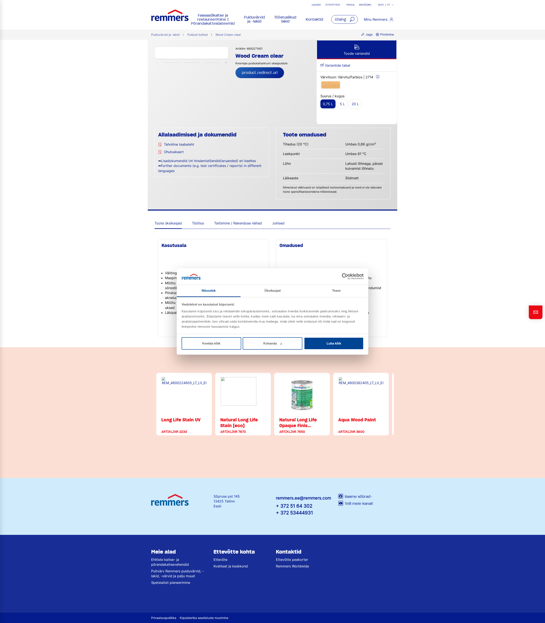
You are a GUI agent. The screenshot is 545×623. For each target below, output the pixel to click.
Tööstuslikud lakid (285, 19)
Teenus (350, 5)
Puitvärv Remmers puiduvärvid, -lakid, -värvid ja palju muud (177, 573)
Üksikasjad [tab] (272, 290)
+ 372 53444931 (294, 512)
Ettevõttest (333, 5)
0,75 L (328, 104)
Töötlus (198, 223)
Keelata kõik (211, 343)
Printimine (387, 34)
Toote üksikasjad (168, 223)
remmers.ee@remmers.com (303, 498)
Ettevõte (220, 559)
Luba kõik (334, 343)
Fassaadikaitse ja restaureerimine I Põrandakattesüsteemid (213, 19)
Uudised (316, 5)
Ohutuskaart (174, 152)
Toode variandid (357, 53)
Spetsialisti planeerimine (170, 582)
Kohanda (270, 343)
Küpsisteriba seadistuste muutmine (204, 618)
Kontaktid (314, 19)
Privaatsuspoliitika (163, 618)
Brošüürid (365, 5)
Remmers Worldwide (292, 566)
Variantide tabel (337, 65)
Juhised (278, 223)
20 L (355, 104)
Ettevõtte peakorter (292, 559)
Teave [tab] (336, 290)
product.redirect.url (260, 72)
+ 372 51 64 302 (294, 506)
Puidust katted (197, 34)
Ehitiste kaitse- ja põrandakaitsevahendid (170, 562)
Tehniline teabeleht (179, 144)
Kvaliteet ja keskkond (231, 566)
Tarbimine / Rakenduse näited (238, 223)
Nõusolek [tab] (209, 290)
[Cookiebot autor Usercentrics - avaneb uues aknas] (345, 276)
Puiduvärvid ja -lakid (254, 19)
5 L (342, 104)
